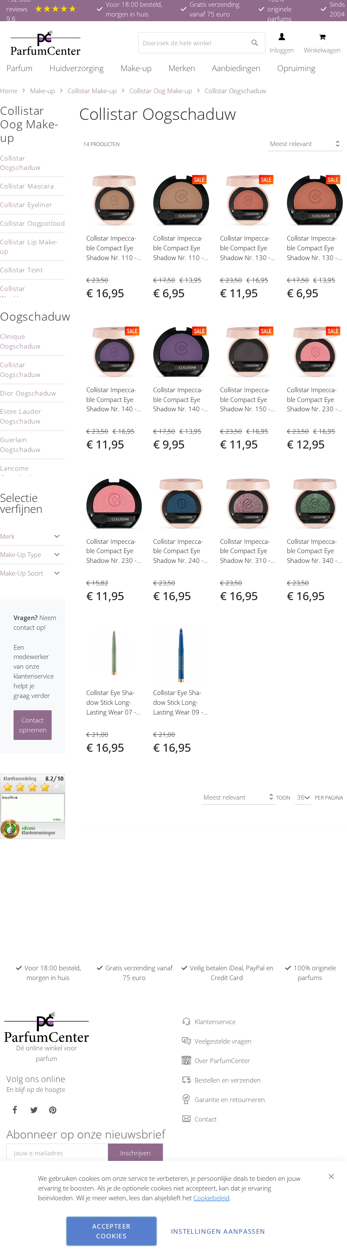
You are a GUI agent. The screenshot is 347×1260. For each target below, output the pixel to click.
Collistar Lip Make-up (29, 247)
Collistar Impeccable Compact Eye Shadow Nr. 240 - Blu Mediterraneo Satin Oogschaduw (179, 560)
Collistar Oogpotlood (32, 223)
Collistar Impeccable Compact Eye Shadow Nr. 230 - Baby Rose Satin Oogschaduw (312, 408)
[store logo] (45, 42)
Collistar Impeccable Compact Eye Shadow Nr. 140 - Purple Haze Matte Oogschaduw (112, 408)
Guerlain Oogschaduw (20, 444)
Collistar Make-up (92, 90)
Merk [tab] (7, 536)
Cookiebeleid (211, 1198)
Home (8, 90)
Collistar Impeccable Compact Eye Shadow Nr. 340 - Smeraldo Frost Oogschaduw (312, 560)
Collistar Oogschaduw (20, 163)
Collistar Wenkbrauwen (22, 293)
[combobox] (201, 42)
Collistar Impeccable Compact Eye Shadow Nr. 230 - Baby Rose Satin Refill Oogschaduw (112, 560)
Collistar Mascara (27, 186)
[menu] (173, 68)
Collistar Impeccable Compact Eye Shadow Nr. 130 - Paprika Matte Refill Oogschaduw (314, 257)
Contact (206, 1119)
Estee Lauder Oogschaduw (20, 416)
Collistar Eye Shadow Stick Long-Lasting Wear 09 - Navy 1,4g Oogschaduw (178, 711)
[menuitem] (23, 68)
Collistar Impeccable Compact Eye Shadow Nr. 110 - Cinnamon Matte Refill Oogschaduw (179, 257)
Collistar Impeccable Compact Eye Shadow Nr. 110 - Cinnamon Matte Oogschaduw (111, 257)
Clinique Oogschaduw (20, 341)
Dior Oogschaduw (28, 393)
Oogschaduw (35, 316)
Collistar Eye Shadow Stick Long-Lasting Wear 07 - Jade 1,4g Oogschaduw (111, 711)
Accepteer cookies (111, 1231)
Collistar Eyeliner (26, 204)
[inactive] (32, 805)
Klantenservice (215, 1021)
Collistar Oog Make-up (160, 90)
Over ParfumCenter (222, 1060)
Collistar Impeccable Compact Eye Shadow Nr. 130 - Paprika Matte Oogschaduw (245, 257)
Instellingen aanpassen (218, 1231)
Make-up (42, 90)
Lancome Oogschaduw (20, 473)
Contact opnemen (33, 725)
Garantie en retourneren (230, 1099)
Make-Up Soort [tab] (21, 573)
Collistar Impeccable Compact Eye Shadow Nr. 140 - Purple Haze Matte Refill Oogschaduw (179, 408)
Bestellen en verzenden (228, 1080)
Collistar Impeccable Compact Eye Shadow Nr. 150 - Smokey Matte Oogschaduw (245, 408)
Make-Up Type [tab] (20, 554)
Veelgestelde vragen (223, 1041)
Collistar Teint (21, 270)
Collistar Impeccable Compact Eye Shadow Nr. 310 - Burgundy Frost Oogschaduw (245, 560)
